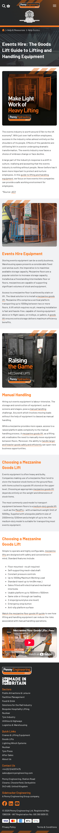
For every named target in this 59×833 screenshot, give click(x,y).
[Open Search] (4, 6)
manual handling (38, 409)
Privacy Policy (9, 827)
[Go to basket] (8, 6)
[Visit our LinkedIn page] (10, 803)
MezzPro (19, 510)
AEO (13, 191)
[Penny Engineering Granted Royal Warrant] (29, 22)
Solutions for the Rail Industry (17, 705)
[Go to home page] (29, 5)
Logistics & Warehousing (14, 725)
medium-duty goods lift (45, 506)
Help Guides (34, 30)
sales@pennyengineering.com (17, 773)
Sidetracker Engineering (16, 792)
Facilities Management (13, 697)
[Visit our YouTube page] (17, 803)
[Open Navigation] (54, 5)
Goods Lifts (8, 739)
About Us (6, 759)
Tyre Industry (8, 717)
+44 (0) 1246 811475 (11, 769)
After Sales (7, 755)
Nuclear (6, 713)
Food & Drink (8, 701)
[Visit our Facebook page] (4, 803)
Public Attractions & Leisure (16, 693)
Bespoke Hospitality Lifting (15, 709)
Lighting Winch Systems (14, 743)
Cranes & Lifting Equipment (16, 735)
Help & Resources (16, 30)
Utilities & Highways (12, 721)
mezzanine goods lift (32, 433)
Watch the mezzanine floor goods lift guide (23, 613)
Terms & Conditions (47, 827)
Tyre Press (7, 751)
